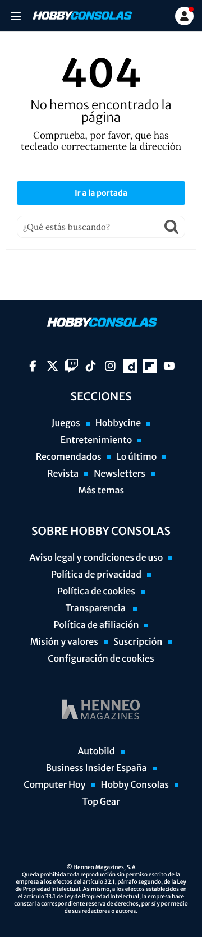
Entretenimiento (96, 440)
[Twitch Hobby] (71, 366)
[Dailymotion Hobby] (130, 366)
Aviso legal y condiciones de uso (96, 558)
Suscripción (137, 642)
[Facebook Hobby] (33, 366)
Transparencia (96, 608)
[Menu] (15, 16)
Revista (63, 473)
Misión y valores (64, 642)
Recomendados (69, 457)
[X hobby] (52, 366)
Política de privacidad (96, 574)
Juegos (66, 423)
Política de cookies (96, 591)
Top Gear (101, 801)
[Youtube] (169, 366)
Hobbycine (118, 423)
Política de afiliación (96, 625)
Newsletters (119, 473)
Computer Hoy (54, 785)
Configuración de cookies (101, 658)
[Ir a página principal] (81, 16)
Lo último (137, 457)
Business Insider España (95, 768)
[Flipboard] (150, 366)
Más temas (101, 490)
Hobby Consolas (134, 785)
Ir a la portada (101, 193)
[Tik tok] (91, 366)
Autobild (95, 751)
